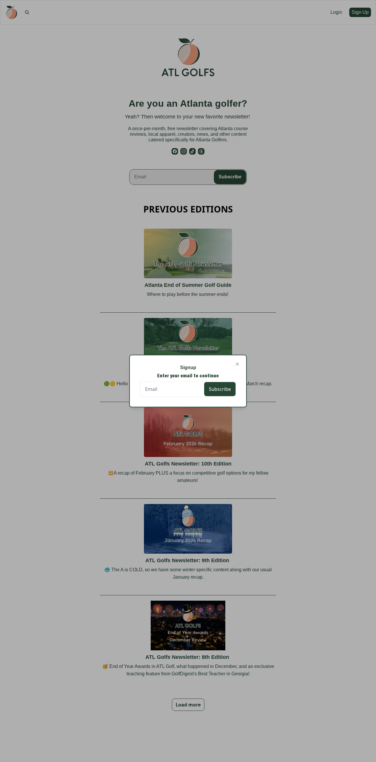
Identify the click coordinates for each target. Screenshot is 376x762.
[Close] (237, 364)
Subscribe (220, 389)
